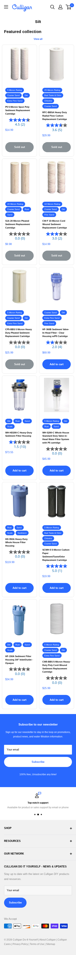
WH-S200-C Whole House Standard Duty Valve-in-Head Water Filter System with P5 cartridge (55, 437)
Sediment (22, 533)
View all (38, 39)
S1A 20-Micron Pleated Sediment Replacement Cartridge (17, 224)
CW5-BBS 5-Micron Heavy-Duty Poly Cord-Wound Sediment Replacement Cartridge (56, 666)
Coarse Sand (13, 95)
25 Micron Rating (52, 90)
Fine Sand (49, 215)
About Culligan (47, 939)
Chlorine (48, 101)
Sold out (19, 147)
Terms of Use (37, 944)
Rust (27, 209)
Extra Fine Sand (14, 101)
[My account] (60, 7)
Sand (9, 215)
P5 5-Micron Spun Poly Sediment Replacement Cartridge (17, 110)
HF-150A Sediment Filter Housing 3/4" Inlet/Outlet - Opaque (19, 659)
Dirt (26, 95)
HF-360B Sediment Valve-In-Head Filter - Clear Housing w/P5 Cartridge (55, 332)
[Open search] (52, 7)
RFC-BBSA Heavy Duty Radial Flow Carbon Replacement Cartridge (54, 115)
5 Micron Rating (14, 90)
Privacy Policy (20, 944)
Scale (10, 426)
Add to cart (56, 364)
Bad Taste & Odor (52, 95)
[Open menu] (6, 6)
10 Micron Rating (52, 204)
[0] (68, 7)
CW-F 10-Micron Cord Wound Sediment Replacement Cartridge (54, 224)
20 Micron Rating (15, 204)
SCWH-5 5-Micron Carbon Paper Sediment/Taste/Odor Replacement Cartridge (56, 555)
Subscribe (38, 761)
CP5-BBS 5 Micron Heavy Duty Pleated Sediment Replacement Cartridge (18, 332)
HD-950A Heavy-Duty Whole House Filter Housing (16, 542)
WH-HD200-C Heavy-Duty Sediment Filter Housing (18, 434)
